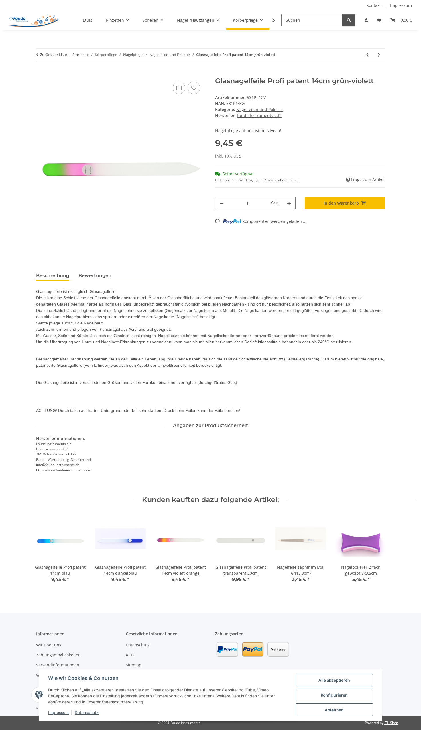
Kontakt (373, 5)
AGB (130, 655)
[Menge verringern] (221, 203)
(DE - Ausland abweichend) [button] (277, 180)
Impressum (58, 712)
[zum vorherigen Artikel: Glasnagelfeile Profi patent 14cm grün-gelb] (367, 55)
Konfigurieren (334, 695)
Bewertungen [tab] (94, 275)
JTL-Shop (391, 722)
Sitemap (133, 665)
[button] (366, 20)
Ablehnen (334, 709)
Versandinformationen (57, 665)
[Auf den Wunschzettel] (194, 88)
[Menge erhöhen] (289, 203)
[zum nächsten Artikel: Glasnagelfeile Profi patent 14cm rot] (379, 55)
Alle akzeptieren (334, 680)
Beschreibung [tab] (52, 275)
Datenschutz (87, 712)
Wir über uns (48, 645)
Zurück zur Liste (53, 54)
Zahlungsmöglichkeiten (58, 655)
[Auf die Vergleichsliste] (179, 88)
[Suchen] (348, 20)
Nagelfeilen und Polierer (259, 109)
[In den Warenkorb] (40, 74)
